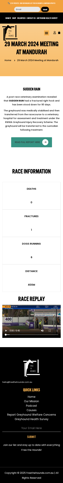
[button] (46, 32)
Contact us (31, 18)
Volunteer (21, 18)
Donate (8, 18)
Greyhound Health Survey (47, 18)
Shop (14, 18)
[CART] (59, 32)
